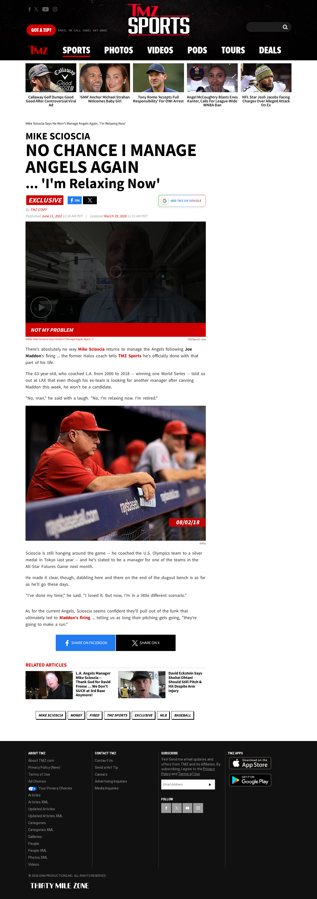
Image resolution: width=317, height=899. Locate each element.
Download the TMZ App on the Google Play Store (250, 780)
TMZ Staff (38, 209)
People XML (37, 851)
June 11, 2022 (51, 216)
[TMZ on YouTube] (187, 808)
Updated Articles (41, 809)
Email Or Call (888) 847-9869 (82, 30)
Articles (34, 795)
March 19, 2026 (115, 216)
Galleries (35, 837)
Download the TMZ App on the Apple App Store (250, 763)
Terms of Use (39, 774)
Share (89, 642)
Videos (160, 51)
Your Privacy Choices (55, 788)
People (33, 844)
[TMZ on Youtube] (45, 9)
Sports (76, 51)
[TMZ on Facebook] (30, 9)
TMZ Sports (129, 356)
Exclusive (143, 715)
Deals (270, 51)
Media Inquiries (107, 788)
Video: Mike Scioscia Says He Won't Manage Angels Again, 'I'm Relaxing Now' (62, 339)
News (38, 50)
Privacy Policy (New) (44, 767)
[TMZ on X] (37, 9)
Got (41, 30)
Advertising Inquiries (111, 781)
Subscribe (210, 784)
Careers (101, 774)
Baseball (182, 715)
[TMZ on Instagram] (55, 9)
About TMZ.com (41, 761)
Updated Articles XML (45, 816)
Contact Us (104, 761)
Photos (118, 51)
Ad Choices (37, 781)
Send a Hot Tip (106, 767)
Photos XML (38, 857)
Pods (197, 51)
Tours (233, 51)
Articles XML (38, 802)
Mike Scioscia (50, 715)
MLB (163, 715)
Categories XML (40, 830)
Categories (37, 823)
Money (76, 715)
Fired (94, 715)
